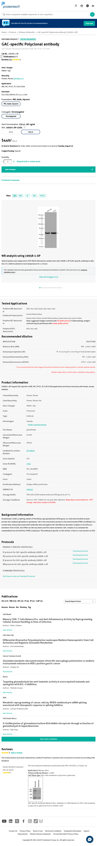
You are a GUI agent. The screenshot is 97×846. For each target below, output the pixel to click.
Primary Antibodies (27, 32)
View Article (7, 630)
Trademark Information (72, 831)
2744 (29, 464)
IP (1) (32, 601)
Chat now (89, 23)
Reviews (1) (7, 60)
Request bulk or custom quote (28, 161)
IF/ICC (42, 196)
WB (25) (12, 601)
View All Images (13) (48, 277)
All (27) (5, 601)
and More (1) (18, 78)
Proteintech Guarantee (10, 180)
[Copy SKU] (24, 127)
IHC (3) (20, 601)
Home (4, 32)
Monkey (23, 607)
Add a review (16, 753)
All (15, 196)
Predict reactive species (37, 425)
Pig (29, 607)
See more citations (48, 739)
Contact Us (13, 831)
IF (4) (27, 601)
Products (12, 32)
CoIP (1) (39, 601)
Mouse (12, 607)
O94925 (30, 489)
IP (27, 196)
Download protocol (80, 551)
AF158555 (31, 451)
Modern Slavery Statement (40, 834)
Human (5, 607)
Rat (17, 607)
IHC (34, 196)
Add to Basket (10, 169)
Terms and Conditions (53, 831)
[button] (89, 839)
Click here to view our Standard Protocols (19, 576)
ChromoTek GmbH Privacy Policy (65, 834)
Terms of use (38, 831)
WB (20, 196)
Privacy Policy (25, 831)
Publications (9, 57)
